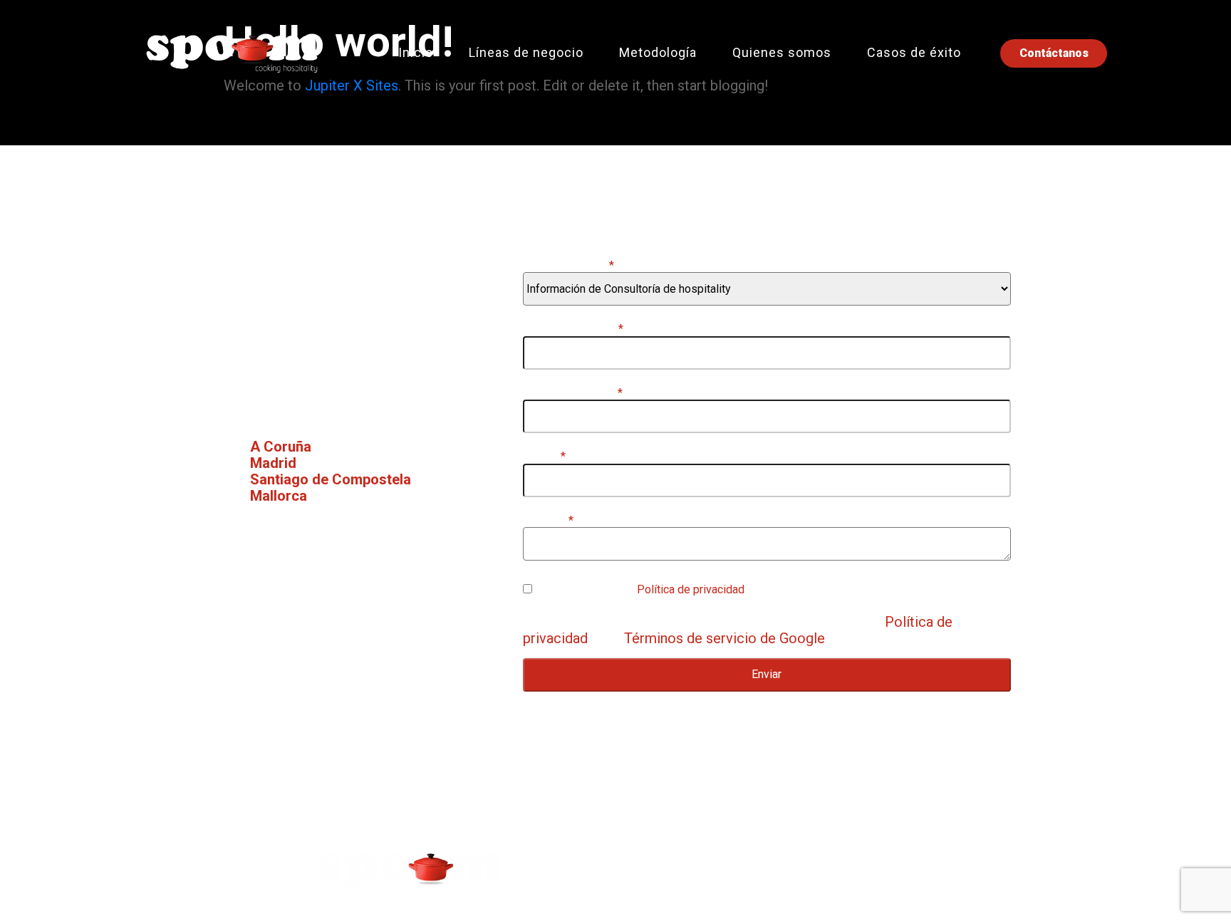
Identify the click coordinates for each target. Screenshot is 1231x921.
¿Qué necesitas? (568, 265)
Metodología (658, 52)
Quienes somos (781, 52)
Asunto (544, 456)
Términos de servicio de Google (724, 638)
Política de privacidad (690, 589)
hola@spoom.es (327, 597)
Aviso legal (680, 866)
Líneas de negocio (526, 52)
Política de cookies (931, 866)
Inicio (415, 52)
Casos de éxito (914, 52)
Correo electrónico (573, 393)
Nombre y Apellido (573, 329)
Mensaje (548, 520)
